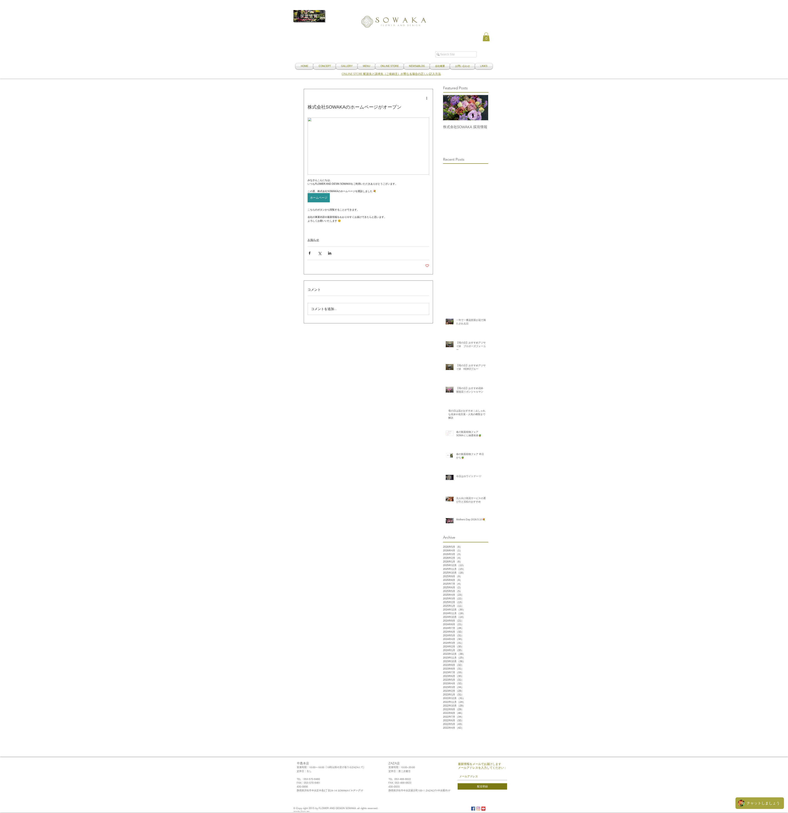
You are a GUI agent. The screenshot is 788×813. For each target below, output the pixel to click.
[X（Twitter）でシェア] (320, 253)
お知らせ (313, 240)
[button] (486, 36)
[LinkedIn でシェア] (330, 253)
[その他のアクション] (426, 98)
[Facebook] (473, 809)
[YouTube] (483, 809)
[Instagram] (478, 809)
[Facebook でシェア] (310, 253)
